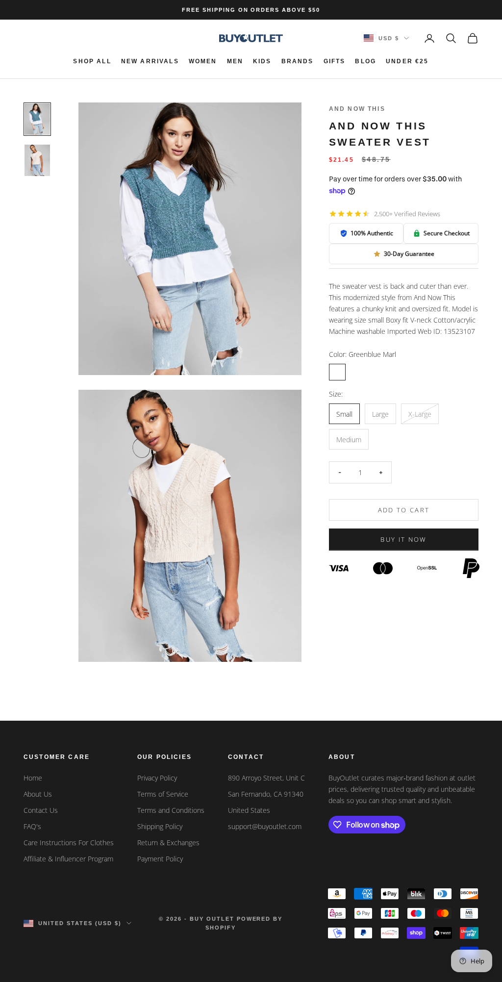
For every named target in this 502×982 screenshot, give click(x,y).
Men (235, 61)
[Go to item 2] (37, 160)
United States (249, 810)
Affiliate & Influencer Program (68, 858)
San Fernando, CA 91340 (265, 794)
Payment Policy (160, 858)
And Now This (357, 108)
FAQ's (32, 826)
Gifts (335, 61)
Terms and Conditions (170, 810)
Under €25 (407, 61)
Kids (262, 61)
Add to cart (404, 509)
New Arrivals (150, 61)
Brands (297, 61)
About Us (38, 794)
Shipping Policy (159, 826)
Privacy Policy (157, 777)
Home (33, 777)
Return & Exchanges (168, 842)
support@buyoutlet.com (264, 826)
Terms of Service (162, 794)
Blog (365, 61)
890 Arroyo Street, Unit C (266, 777)
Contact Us (41, 810)
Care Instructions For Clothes (69, 842)
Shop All (92, 61)
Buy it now (403, 539)
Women (203, 61)
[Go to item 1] (37, 119)
